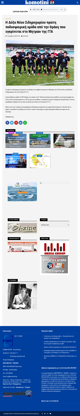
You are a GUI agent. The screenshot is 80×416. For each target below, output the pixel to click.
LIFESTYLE (11, 132)
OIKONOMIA (19, 132)
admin (39, 149)
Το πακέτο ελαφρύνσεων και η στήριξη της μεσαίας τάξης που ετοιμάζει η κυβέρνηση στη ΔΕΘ (16, 160)
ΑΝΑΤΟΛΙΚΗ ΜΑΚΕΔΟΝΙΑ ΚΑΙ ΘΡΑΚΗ (39, 136)
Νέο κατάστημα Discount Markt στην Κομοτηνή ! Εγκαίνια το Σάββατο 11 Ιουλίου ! (16, 141)
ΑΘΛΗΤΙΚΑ (8, 19)
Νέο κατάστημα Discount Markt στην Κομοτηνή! (40, 142)
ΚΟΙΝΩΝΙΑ (15, 134)
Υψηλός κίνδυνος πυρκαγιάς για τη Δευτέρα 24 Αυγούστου (40, 160)
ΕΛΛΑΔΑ (39, 138)
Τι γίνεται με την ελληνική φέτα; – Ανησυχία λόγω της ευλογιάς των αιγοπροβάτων (64, 140)
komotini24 (25, 36)
